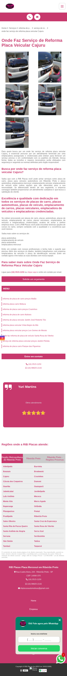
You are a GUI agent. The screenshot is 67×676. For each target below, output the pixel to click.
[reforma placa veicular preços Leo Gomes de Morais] (17, 99)
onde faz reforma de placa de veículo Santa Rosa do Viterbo (28, 336)
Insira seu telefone (39, 634)
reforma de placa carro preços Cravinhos (20, 309)
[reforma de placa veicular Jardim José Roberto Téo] (49, 99)
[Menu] (62, 6)
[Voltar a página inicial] (10, 6)
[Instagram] (2, 338)
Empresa (33, 609)
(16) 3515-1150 (18, 272)
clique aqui (32, 272)
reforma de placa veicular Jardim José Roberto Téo (24, 320)
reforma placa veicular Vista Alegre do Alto (20, 325)
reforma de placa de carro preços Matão (19, 299)
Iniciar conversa (39, 648)
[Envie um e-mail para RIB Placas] (37, 17)
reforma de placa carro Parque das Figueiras (22, 346)
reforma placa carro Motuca (14, 304)
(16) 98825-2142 (34, 368)
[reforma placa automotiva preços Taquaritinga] (17, 132)
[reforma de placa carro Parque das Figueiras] (17, 67)
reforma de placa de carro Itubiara (17, 315)
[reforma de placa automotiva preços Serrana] (49, 67)
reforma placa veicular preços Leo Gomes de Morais (25, 330)
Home (33, 600)
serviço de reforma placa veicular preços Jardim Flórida (26, 341)
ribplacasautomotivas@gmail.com (34, 588)
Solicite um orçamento (34, 279)
